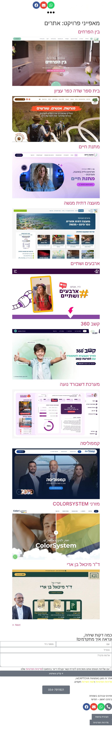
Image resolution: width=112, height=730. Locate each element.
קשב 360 (90, 324)
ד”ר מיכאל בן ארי (83, 564)
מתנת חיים (89, 146)
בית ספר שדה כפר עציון (77, 91)
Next (16, 624)
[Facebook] (36, 5)
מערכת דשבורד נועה (80, 384)
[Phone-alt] (108, 706)
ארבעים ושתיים (85, 263)
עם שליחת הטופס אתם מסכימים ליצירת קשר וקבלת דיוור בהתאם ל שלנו (65, 668)
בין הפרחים (89, 32)
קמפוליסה (90, 443)
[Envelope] (43, 5)
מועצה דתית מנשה (82, 203)
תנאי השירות (88, 681)
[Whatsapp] (51, 5)
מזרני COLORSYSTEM (76, 504)
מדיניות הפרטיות (34, 668)
